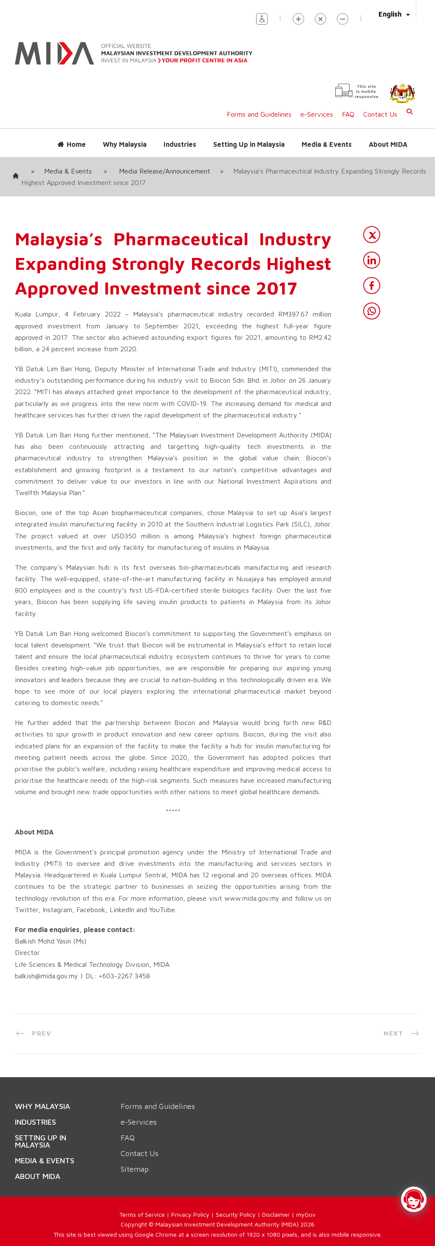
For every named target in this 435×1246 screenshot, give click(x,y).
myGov (306, 1206)
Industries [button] (180, 136)
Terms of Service (142, 1206)
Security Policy (236, 1206)
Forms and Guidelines (259, 105)
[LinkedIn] (371, 251)
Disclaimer (276, 1206)
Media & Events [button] (327, 136)
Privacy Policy (190, 1206)
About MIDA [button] (388, 136)
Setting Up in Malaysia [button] (249, 136)
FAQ (348, 105)
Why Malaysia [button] (125, 136)
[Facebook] (371, 277)
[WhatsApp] (371, 302)
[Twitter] (371, 226)
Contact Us (380, 105)
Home (76, 136)
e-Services (316, 105)
